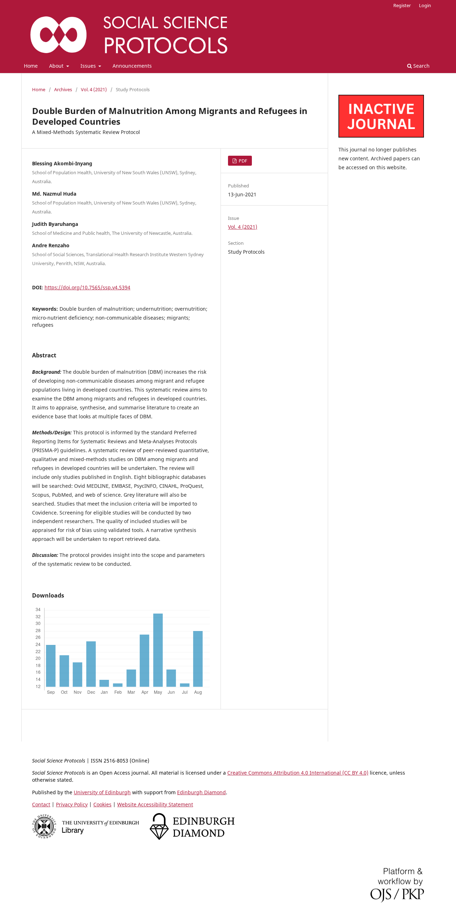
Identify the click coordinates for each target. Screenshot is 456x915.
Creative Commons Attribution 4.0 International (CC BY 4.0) (297, 772)
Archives (63, 89)
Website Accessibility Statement (155, 804)
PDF (242, 160)
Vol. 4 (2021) (94, 89)
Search (421, 65)
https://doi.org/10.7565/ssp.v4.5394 (87, 287)
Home (31, 65)
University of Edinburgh (102, 792)
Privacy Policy (72, 804)
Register (402, 5)
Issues (89, 65)
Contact (41, 804)
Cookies (102, 804)
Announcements (132, 65)
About (57, 65)
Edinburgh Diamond (201, 792)
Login (425, 5)
